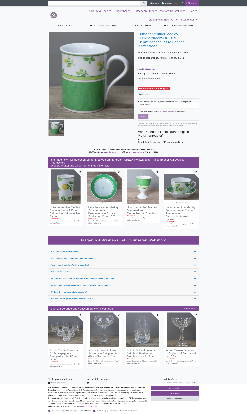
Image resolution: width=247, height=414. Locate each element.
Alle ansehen (190, 308)
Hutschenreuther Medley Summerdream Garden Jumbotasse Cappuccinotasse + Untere (180, 213)
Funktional (113, 411)
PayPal (100, 411)
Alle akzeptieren (175, 388)
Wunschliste (145, 95)
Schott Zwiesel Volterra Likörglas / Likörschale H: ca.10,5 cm (181, 353)
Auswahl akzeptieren (175, 398)
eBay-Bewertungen (112, 152)
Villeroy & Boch (98, 10)
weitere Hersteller (171, 10)
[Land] (176, 3)
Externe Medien (84, 411)
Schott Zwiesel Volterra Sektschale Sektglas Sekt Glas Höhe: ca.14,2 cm (104, 353)
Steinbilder (187, 19)
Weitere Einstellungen (128, 411)
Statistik (69, 411)
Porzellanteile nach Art (160, 19)
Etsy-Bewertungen (136, 152)
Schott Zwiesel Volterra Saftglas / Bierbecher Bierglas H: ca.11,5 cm (141, 353)
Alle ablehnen (174, 393)
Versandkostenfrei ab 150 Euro (105, 25)
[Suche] (143, 3)
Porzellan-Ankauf (144, 25)
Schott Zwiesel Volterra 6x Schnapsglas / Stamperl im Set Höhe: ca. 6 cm (64, 355)
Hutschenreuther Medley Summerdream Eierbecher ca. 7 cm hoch (142, 210)
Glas (191, 10)
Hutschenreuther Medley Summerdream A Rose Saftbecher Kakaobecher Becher (65, 212)
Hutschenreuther (144, 10)
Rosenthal (120, 10)
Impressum (94, 404)
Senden (143, 116)
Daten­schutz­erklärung (88, 406)
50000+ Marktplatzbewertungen (180, 25)
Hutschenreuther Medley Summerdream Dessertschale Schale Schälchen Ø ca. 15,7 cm (103, 212)
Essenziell (56, 411)
